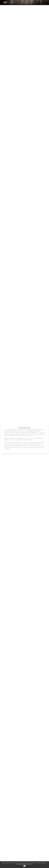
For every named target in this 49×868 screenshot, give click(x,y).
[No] (47, 864)
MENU (10, 3)
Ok (24, 865)
